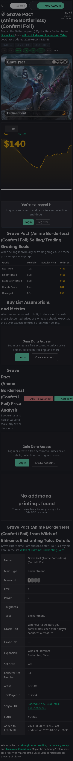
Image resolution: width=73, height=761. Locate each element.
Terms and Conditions (18, 749)
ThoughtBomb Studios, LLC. (36, 745)
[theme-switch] (32, 6)
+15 (56, 50)
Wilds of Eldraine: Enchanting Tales (44, 35)
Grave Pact (8, 35)
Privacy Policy (61, 745)
